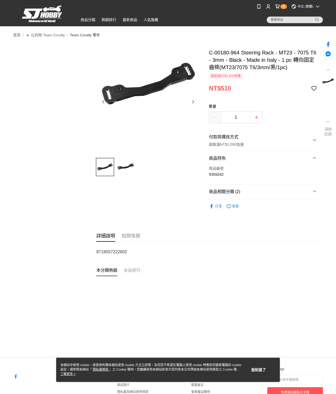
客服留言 (197, 385)
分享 (218, 206)
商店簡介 (123, 385)
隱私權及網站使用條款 (133, 392)
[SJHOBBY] (42, 13)
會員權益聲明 (200, 392)
